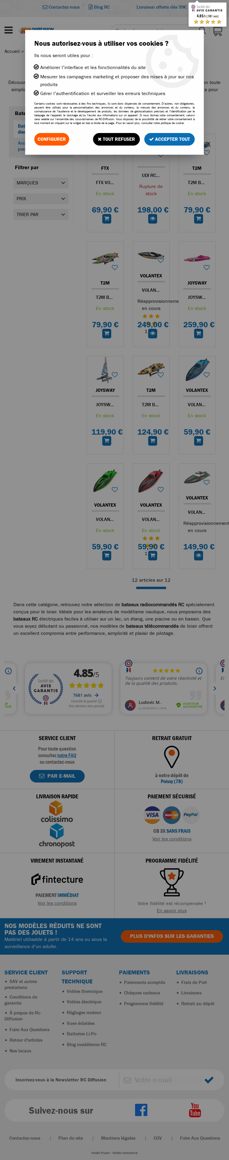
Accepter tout (172, 139)
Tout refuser (118, 139)
